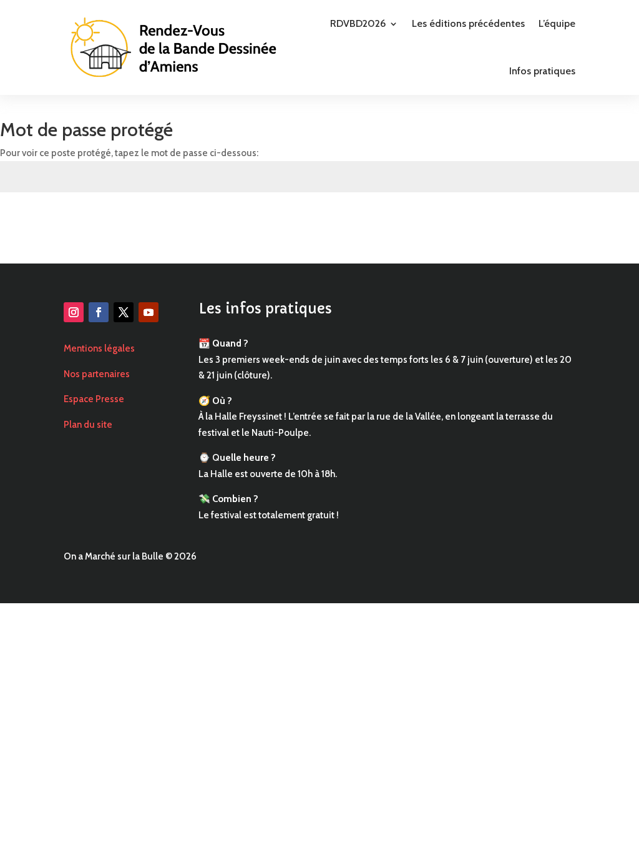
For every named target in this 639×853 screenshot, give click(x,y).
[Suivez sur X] (124, 312)
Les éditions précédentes (468, 23)
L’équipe (557, 23)
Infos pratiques (542, 71)
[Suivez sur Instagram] (74, 312)
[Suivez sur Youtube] (149, 312)
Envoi (610, 222)
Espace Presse (94, 399)
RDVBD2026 (358, 23)
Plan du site (88, 424)
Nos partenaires (97, 374)
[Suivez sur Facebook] (99, 312)
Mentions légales (99, 348)
